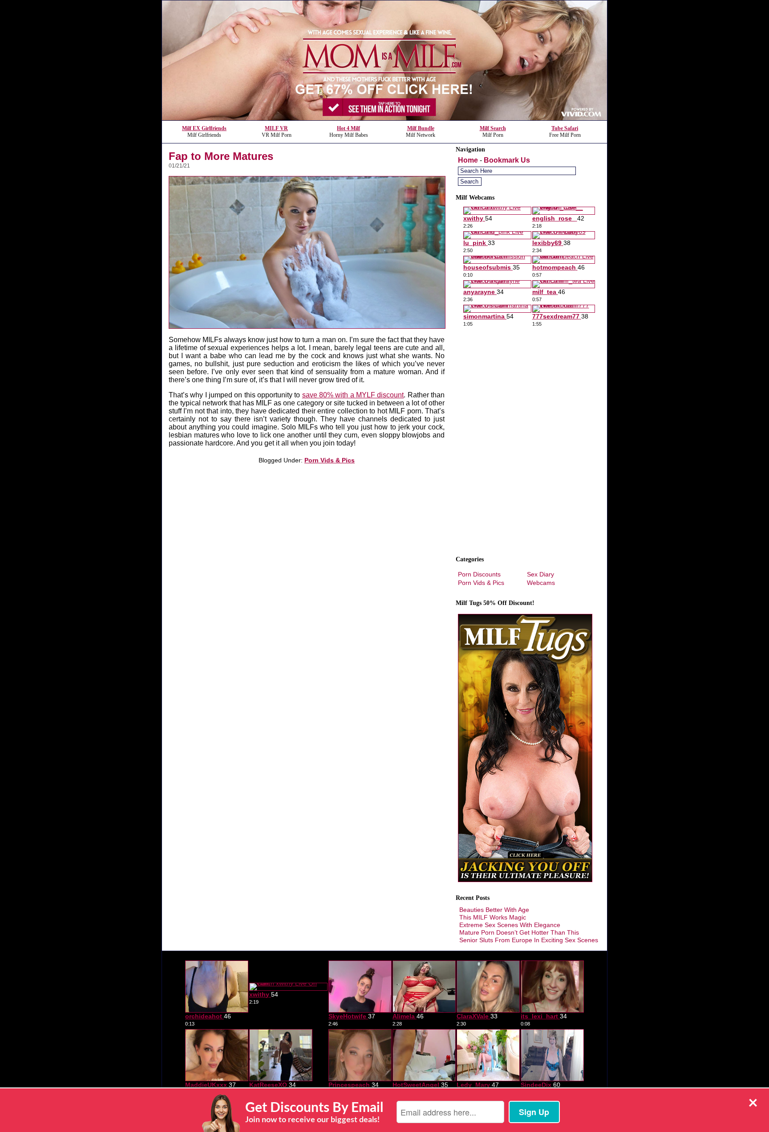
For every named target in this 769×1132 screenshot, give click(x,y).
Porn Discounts (479, 574)
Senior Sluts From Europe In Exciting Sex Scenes (528, 940)
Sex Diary (540, 574)
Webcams (541, 582)
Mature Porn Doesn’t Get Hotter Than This (519, 932)
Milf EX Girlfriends (204, 128)
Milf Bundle (420, 128)
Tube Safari (564, 128)
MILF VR (276, 128)
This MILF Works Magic (492, 917)
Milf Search (493, 128)
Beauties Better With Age (494, 909)
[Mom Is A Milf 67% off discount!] (384, 118)
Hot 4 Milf (348, 128)
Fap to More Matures (221, 156)
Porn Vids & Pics (329, 460)
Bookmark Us (507, 160)
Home (468, 160)
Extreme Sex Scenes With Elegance (509, 924)
